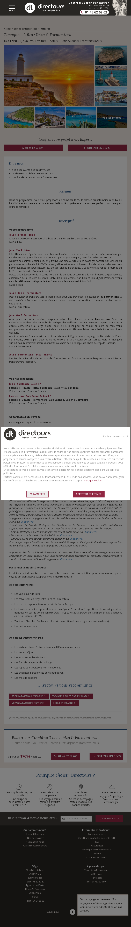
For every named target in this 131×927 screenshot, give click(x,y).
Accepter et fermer (88, 494)
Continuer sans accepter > (115, 436)
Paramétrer (38, 494)
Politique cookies (93, 480)
